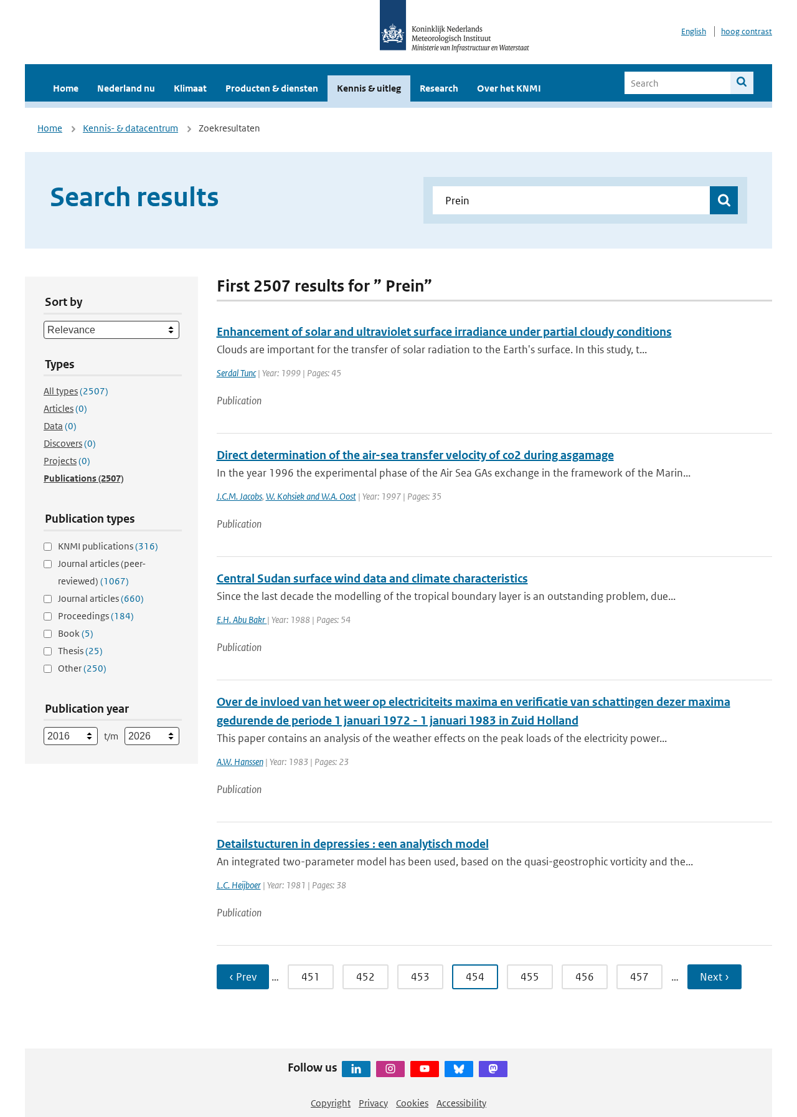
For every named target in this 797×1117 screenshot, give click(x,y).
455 (530, 977)
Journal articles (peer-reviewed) (102, 572)
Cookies (412, 1103)
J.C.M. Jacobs (239, 496)
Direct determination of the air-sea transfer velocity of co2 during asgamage (415, 455)
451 (310, 977)
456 (584, 977)
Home (65, 88)
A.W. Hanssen (240, 762)
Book (75, 633)
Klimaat (190, 88)
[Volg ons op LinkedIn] (356, 1069)
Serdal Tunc (236, 373)
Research (439, 88)
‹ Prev (243, 977)
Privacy (373, 1103)
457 (639, 977)
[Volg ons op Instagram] (390, 1069)
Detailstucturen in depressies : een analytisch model (353, 844)
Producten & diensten (271, 88)
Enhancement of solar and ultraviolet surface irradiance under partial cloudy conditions (444, 332)
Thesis (80, 651)
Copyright (331, 1103)
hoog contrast (746, 31)
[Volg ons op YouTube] (424, 1069)
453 (420, 977)
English (693, 31)
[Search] (741, 83)
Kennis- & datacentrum (130, 128)
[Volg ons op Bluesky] (459, 1069)
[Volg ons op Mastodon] (493, 1069)
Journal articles (101, 598)
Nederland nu (126, 88)
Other (82, 668)
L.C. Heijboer (239, 885)
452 (365, 977)
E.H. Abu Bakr (242, 619)
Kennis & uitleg (369, 88)
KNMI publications (108, 546)
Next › (714, 977)
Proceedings (96, 616)
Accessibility (461, 1103)
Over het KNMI (509, 88)
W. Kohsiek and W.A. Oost (311, 496)
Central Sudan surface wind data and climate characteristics (372, 578)
